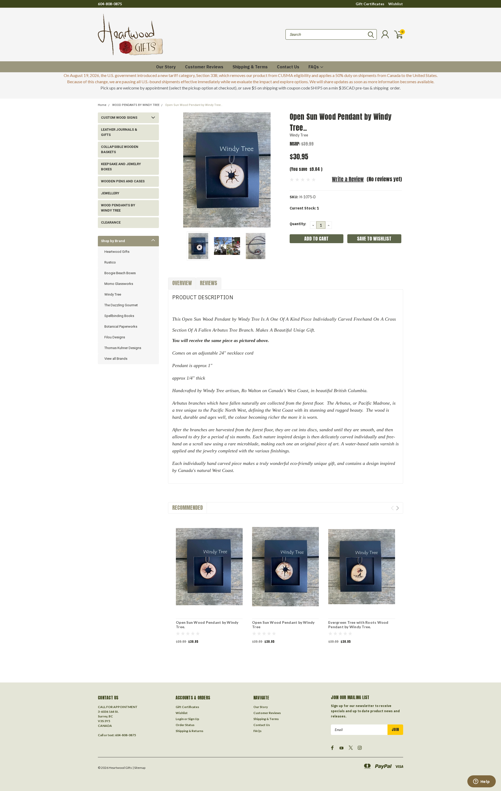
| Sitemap (139, 768)
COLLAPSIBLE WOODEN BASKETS (119, 149)
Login (180, 719)
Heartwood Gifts (116, 252)
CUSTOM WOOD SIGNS (119, 117)
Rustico (110, 262)
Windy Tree (112, 294)
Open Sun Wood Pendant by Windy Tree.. (193, 105)
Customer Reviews (204, 66)
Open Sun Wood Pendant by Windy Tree (283, 624)
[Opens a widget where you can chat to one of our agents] (481, 781)
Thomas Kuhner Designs (122, 348)
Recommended (187, 508)
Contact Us (288, 66)
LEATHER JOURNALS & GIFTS (119, 132)
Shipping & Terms (250, 66)
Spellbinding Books (119, 316)
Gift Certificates (370, 4)
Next (279, 170)
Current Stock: (304, 208)
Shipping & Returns (189, 731)
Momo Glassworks (118, 284)
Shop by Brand (113, 241)
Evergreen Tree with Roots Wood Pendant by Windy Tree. (358, 624)
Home (102, 105)
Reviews (208, 283)
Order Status (185, 725)
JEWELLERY (110, 193)
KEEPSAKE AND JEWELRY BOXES (121, 166)
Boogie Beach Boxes (120, 273)
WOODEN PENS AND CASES (123, 181)
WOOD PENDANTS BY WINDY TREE (135, 105)
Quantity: (298, 223)
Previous (174, 170)
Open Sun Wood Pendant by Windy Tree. (207, 624)
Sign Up (193, 719)
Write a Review (348, 179)
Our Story (166, 66)
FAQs (314, 66)
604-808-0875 (110, 4)
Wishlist (395, 4)
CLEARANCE (111, 222)
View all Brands (115, 359)
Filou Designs (114, 337)
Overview (182, 283)
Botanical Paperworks (120, 326)
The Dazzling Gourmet (121, 305)
